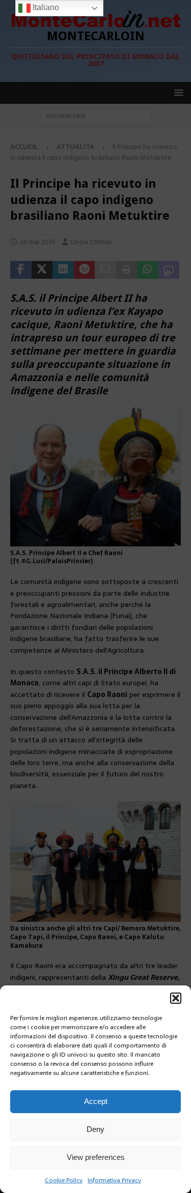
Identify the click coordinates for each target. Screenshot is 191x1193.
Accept (95, 1101)
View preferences (96, 1157)
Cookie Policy (64, 1180)
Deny (95, 1129)
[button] (176, 998)
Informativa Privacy (114, 1180)
